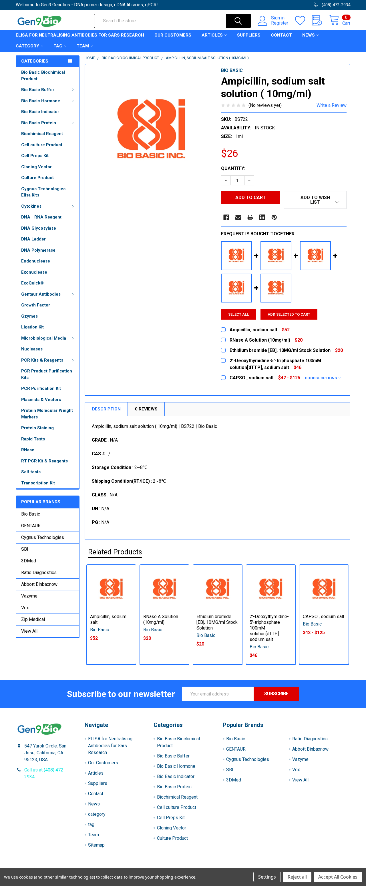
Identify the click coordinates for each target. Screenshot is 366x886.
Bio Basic (30, 514)
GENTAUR (31, 525)
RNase (27, 449)
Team (83, 46)
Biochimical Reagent (42, 133)
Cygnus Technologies (42, 537)
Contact (281, 35)
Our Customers (172, 35)
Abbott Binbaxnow (39, 584)
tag (57, 46)
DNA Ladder (33, 239)
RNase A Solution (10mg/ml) (160, 619)
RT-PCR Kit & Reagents (44, 461)
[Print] (250, 217)
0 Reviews (146, 409)
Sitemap (96, 845)
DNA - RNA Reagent (41, 217)
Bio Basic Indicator (40, 111)
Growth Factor (35, 305)
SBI (24, 549)
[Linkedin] (262, 217)
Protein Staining (37, 427)
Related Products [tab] (115, 552)
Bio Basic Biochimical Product (43, 75)
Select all (238, 314)
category (27, 46)
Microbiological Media (43, 338)
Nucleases (32, 349)
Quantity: (233, 168)
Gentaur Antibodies (41, 294)
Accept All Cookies (337, 877)
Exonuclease (34, 272)
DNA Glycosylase (38, 228)
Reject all (297, 877)
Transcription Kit (38, 483)
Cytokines (31, 206)
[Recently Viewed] (320, 20)
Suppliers (248, 35)
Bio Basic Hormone (40, 100)
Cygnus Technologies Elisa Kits (43, 192)
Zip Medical (33, 619)
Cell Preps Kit (35, 155)
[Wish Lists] (303, 20)
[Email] (238, 217)
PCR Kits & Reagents (42, 360)
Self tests (31, 471)
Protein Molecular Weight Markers (47, 414)
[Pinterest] (274, 217)
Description (106, 409)
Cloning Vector (36, 166)
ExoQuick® (32, 283)
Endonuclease (35, 261)
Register (279, 23)
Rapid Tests (33, 439)
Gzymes (29, 316)
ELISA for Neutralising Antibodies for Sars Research (80, 35)
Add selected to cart (289, 314)
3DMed (28, 561)
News (308, 35)
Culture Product (37, 177)
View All (29, 631)
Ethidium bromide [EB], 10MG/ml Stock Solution (217, 622)
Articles (212, 35)
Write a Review (332, 105)
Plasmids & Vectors (41, 399)
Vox (25, 607)
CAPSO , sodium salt (323, 616)
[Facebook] (226, 217)
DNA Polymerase (38, 250)
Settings (267, 877)
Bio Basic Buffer (37, 89)
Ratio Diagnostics (39, 572)
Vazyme (29, 596)
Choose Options (321, 378)
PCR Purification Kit (41, 388)
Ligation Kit (32, 327)
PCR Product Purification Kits (46, 374)
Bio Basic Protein (38, 122)
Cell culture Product (41, 144)
